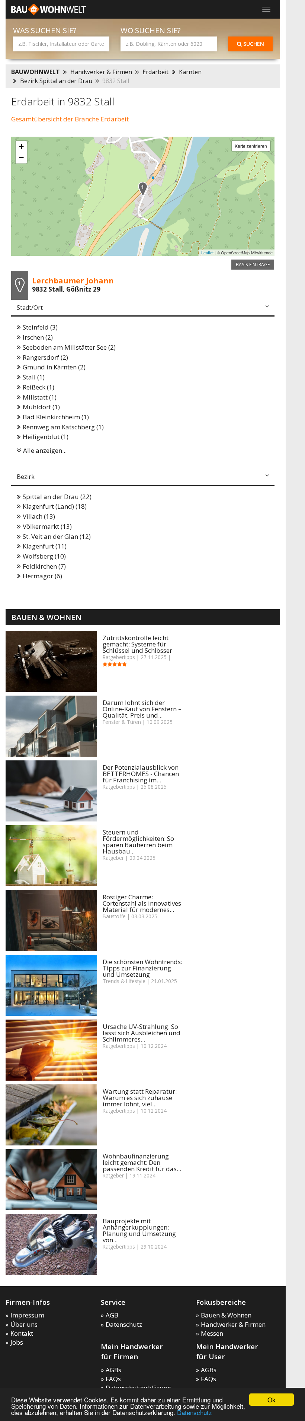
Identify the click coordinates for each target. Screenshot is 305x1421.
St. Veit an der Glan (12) (57, 536)
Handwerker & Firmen (101, 72)
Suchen (253, 43)
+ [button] (21, 146)
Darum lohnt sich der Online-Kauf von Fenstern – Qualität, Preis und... (142, 708)
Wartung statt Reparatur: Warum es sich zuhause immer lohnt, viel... (140, 1097)
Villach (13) (39, 516)
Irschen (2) (38, 337)
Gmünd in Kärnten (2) (54, 367)
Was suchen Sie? (45, 30)
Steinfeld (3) (40, 327)
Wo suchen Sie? (151, 30)
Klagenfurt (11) (45, 546)
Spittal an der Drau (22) (57, 496)
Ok (271, 1399)
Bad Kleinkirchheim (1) (56, 417)
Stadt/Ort (30, 307)
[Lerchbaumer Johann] (143, 189)
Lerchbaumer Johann (73, 280)
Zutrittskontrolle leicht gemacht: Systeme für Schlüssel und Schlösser (137, 644)
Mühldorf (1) (41, 407)
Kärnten (190, 72)
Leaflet (207, 252)
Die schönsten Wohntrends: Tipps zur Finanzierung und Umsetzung (142, 968)
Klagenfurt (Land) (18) (55, 506)
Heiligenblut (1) (45, 436)
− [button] (21, 157)
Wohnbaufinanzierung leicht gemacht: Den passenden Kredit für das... (142, 1162)
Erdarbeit (155, 72)
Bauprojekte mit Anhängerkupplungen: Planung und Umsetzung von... (139, 1230)
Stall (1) (34, 377)
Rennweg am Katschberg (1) (63, 427)
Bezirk (26, 477)
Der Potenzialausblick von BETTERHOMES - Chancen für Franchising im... (141, 773)
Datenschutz (194, 1412)
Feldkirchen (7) (44, 566)
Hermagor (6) (42, 576)
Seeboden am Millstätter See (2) (69, 347)
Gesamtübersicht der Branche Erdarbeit (70, 119)
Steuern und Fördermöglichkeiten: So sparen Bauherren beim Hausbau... (138, 841)
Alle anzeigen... (45, 450)
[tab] (142, 308)
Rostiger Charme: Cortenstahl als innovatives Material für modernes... (142, 903)
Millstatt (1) (40, 397)
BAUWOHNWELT (35, 72)
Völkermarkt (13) (47, 526)
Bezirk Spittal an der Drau (56, 81)
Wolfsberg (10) (44, 556)
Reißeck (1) (38, 387)
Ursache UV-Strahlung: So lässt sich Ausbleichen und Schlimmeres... (141, 1032)
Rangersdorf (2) (45, 357)
